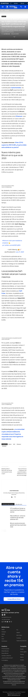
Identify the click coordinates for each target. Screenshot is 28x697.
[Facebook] (3, 44)
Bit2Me (16, 3)
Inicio (2, 10)
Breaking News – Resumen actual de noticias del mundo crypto (7, 471)
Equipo (22, 649)
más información (9, 671)
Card (3, 638)
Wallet (3, 629)
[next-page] (5, 531)
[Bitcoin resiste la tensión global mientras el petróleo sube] (5, 525)
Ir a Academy (5, 660)
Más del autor (18, 504)
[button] (2, 7)
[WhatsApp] (10, 44)
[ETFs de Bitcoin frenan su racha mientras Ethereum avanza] (5, 510)
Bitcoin (22, 3)
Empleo (22, 660)
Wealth (18, 632)
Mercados (7, 10)
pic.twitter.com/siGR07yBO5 (11, 245)
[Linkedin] (13, 44)
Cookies (23, 692)
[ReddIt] (17, 44)
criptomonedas (16, 88)
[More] (3, 459)
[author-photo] (14, 488)
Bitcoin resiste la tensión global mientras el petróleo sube (18, 525)
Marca (21, 657)
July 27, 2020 (20, 252)
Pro (17, 630)
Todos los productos (21, 640)
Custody (18, 638)
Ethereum (19, 116)
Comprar (4, 631)
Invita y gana (23, 651)
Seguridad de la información (14, 693)
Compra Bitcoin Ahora (14, 599)
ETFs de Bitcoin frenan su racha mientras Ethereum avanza (17, 510)
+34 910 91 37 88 (6, 619)
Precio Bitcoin (5, 653)
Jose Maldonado (6, 33)
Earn (3, 636)
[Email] (21, 44)
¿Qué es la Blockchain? (7, 658)
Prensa (22, 654)
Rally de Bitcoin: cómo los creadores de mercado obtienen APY (17, 517)
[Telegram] (24, 44)
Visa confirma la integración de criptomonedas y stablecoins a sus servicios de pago (21, 472)
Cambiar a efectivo (6, 655)
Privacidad (17, 692)
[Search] (21, 7)
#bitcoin (5, 240)
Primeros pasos (5, 648)
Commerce (4, 641)
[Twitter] (6, 44)
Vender (3, 634)
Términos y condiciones (8, 692)
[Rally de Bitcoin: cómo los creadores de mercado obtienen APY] (5, 517)
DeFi (14, 444)
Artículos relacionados (8, 504)
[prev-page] (3, 531)
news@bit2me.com (6, 617)
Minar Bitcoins (5, 651)
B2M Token (19, 635)
